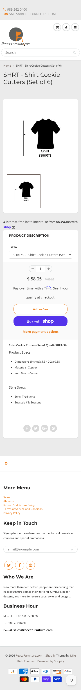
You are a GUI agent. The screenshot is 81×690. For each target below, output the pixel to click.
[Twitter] (8, 565)
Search (7, 497)
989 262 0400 (17, 9)
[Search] (74, 52)
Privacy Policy (11, 513)
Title (13, 247)
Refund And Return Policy (19, 505)
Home (7, 66)
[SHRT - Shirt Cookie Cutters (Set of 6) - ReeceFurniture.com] (40, 137)
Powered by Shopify (50, 661)
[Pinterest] (30, 565)
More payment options (40, 331)
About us (8, 501)
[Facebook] (19, 565)
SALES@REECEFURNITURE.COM (32, 14)
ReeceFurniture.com (29, 655)
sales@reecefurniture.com (33, 630)
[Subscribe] (72, 549)
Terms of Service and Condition (23, 509)
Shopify (50, 655)
